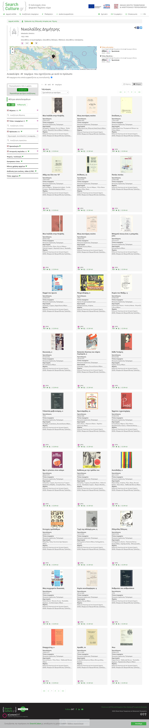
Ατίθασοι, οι (82, 175)
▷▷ (139, 92)
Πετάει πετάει (117, 175)
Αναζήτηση (22, 90)
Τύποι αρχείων (12, 176)
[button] (53, 56)
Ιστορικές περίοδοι (18, 151)
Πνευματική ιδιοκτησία (140, 707)
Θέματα (14, 110)
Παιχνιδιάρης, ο (83, 293)
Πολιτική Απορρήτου (117, 707)
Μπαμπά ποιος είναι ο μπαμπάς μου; (125, 235)
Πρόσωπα (14, 132)
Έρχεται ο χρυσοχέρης (121, 411)
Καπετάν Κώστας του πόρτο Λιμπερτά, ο (88, 353)
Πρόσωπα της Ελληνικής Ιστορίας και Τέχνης (40, 21)
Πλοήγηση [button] (48, 14)
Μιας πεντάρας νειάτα (86, 115)
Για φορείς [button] (117, 14)
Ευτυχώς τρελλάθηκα (51, 529)
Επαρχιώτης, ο (48, 647)
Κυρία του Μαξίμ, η (120, 293)
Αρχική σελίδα (10, 14)
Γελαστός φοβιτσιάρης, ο (53, 411)
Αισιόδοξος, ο (117, 470)
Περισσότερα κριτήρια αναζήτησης (22, 93)
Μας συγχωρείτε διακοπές (53, 588)
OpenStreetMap (75, 69)
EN (145, 14)
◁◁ (120, 92)
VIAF (27, 43)
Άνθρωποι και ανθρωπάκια (123, 588)
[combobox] (22, 135)
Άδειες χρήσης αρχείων (16, 166)
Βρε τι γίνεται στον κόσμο (53, 470)
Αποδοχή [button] (138, 724)
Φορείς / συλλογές (14, 157)
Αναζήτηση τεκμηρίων (30, 14)
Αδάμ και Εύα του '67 (51, 175)
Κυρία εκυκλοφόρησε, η (87, 588)
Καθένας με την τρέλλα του (88, 470)
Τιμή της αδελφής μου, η (87, 529)
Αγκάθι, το (81, 647)
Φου (113, 647)
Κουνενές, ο (47, 352)
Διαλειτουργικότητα (65, 14)
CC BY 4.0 (55, 151)
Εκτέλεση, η (116, 115)
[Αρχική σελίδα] (26, 6)
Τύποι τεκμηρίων (17, 121)
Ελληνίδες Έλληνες (119, 529)
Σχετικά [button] (104, 14)
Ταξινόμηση (46, 89)
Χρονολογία (14, 146)
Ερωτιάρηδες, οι (83, 411)
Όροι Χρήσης (127, 707)
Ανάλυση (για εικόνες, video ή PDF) (20, 171)
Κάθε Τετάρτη (117, 352)
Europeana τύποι (13, 161)
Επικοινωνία (132, 14)
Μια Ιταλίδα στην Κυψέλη (53, 115)
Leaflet (67, 69)
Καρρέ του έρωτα (50, 293)
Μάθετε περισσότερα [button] (75, 724)
